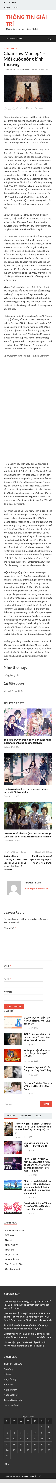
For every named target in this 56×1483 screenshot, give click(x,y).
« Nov (6, 1464)
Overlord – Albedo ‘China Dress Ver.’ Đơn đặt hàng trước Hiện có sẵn (37, 1206)
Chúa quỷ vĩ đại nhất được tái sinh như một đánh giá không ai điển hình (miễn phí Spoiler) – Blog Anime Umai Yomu (37, 1187)
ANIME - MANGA (10, 49)
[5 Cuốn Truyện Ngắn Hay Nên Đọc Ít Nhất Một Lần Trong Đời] (13, 1027)
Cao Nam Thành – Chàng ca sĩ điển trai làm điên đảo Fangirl (38, 1086)
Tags (38, 1116)
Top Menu (11, 2)
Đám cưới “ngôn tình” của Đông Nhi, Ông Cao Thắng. (38, 1069)
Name (7, 966)
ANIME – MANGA (14, 1230)
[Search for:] (28, 1104)
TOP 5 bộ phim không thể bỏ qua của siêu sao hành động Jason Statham (37, 1037)
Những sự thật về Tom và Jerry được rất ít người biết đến (37, 1053)
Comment (10, 928)
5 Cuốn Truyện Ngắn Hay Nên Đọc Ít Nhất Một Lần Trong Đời (37, 1020)
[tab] (11, 1116)
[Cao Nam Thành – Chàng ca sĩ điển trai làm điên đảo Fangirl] (13, 1093)
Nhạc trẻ (9, 1249)
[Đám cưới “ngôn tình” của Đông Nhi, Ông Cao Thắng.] (13, 1077)
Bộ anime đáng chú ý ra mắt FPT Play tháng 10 (36, 1144)
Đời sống (9, 1235)
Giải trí (8, 1240)
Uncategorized (12, 1269)
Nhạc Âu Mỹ (11, 1244)
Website (8, 992)
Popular (10, 1116)
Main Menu (16, 38)
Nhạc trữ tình (11, 1254)
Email (7, 979)
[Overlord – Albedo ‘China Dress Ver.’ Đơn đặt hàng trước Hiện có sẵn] (13, 1213)
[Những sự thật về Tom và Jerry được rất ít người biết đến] (12, 1061)
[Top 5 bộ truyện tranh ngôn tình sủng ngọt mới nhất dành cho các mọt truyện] (28, 736)
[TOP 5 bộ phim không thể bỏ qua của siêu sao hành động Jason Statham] (13, 1044)
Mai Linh (26, 69)
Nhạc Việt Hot (12, 1259)
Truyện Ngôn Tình (14, 1264)
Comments (26, 1116)
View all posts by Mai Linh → (36, 890)
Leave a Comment (40, 69)
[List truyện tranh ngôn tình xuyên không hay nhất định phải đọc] (28, 785)
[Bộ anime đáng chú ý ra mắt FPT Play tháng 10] (13, 1152)
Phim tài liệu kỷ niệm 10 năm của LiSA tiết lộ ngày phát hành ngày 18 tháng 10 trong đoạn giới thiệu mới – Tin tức (37, 1164)
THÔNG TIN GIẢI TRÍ (26, 20)
